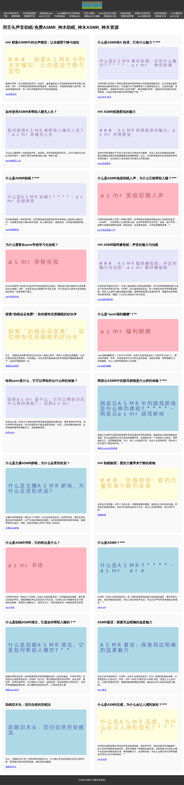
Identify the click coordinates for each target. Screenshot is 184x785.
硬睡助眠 (15, 16)
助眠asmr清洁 (12, 690)
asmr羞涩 (102, 690)
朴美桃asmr (74, 16)
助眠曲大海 (160, 16)
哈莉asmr (10, 432)
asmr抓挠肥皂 (104, 163)
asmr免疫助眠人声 (106, 230)
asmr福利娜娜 (104, 366)
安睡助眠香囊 (127, 16)
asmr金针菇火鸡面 (107, 13)
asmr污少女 (44, 16)
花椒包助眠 (125, 13)
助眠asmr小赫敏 (92, 16)
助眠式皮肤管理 (142, 13)
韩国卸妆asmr (46, 13)
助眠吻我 (102, 515)
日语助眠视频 (29, 13)
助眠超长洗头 (110, 16)
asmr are (102, 607)
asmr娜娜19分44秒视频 (68, 13)
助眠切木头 (11, 767)
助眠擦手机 (29, 16)
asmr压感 (102, 759)
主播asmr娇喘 (12, 528)
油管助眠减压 (160, 13)
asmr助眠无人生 (13, 161)
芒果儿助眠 (89, 13)
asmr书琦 (10, 607)
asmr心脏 (174, 16)
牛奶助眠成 (59, 16)
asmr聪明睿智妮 (105, 299)
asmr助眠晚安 (12, 229)
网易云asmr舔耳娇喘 (107, 448)
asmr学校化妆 (12, 297)
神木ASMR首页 (11, 13)
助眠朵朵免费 (12, 366)
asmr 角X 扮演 (104, 97)
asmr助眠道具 (144, 16)
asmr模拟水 (11, 94)
